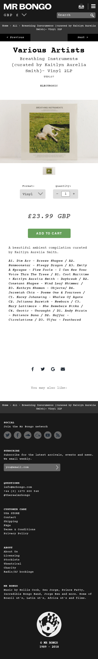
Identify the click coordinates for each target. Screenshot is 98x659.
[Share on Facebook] (32, 369)
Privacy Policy (16, 533)
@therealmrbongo (17, 495)
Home (5, 26)
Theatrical (12, 564)
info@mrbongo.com (18, 487)
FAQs (7, 525)
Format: (28, 186)
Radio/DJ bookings (19, 572)
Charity (10, 568)
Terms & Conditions (19, 529)
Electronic (49, 86)
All (15, 26)
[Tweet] (42, 369)
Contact (10, 517)
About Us (11, 552)
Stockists (12, 560)
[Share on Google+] (53, 369)
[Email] (63, 369)
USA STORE (12, 513)
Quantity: (63, 186)
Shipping (11, 521)
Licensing (12, 556)
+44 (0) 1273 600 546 (21, 491)
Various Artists (49, 50)
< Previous (15, 37)
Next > (83, 37)
